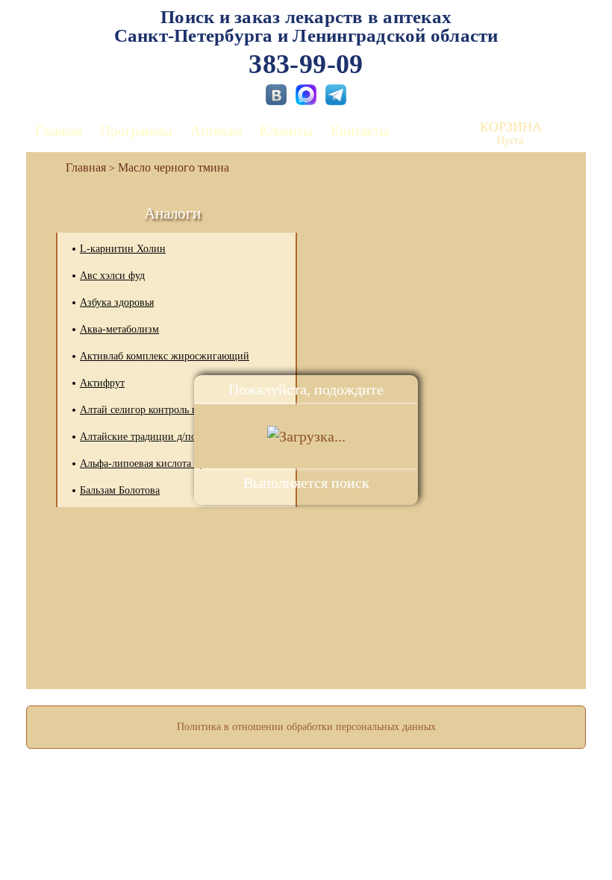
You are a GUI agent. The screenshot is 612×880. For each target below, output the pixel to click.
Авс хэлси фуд (112, 275)
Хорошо (306, 825)
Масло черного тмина (173, 167)
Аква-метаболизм (119, 329)
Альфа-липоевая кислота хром (148, 463)
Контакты (360, 131)
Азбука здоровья (117, 302)
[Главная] (80, 167)
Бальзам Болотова (120, 490)
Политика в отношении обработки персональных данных (306, 726)
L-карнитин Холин (123, 248)
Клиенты (286, 131)
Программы (136, 131)
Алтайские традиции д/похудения (155, 436)
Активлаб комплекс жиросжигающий (164, 356)
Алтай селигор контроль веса (145, 409)
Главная (58, 131)
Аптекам (216, 131)
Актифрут (102, 383)
